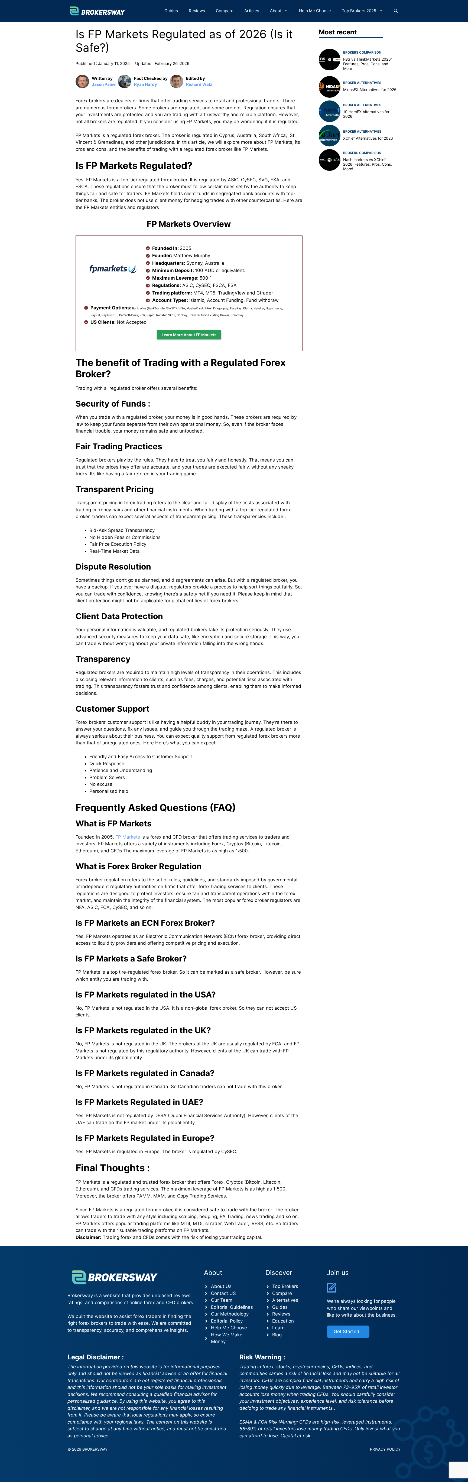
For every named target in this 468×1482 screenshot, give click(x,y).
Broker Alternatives (362, 83)
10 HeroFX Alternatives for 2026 (366, 114)
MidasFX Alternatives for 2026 (369, 89)
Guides (171, 10)
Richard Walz (199, 84)
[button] (395, 11)
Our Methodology (230, 1314)
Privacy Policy (385, 1449)
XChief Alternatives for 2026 (368, 138)
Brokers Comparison (362, 52)
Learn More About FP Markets (189, 334)
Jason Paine (104, 84)
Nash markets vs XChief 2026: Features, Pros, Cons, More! (367, 164)
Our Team (221, 1300)
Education (283, 1321)
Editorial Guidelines (232, 1307)
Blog (277, 1334)
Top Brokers (285, 1286)
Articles (251, 10)
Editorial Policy (227, 1321)
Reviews (197, 10)
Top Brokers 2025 (359, 10)
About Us (221, 1286)
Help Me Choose (315, 10)
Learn (278, 1327)
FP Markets (127, 837)
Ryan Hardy (145, 84)
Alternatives (285, 1300)
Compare (224, 10)
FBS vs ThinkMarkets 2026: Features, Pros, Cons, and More (367, 64)
